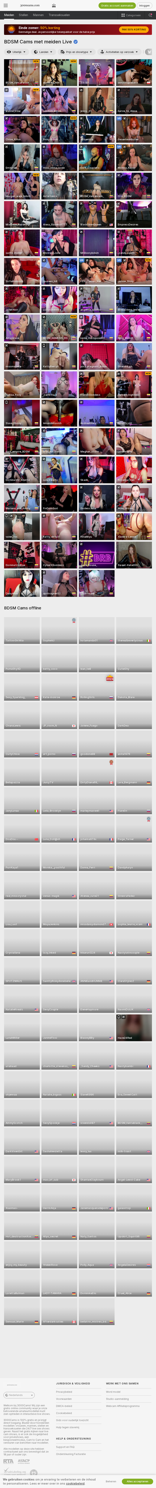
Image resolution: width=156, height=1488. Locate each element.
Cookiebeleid (64, 1413)
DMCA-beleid (64, 1406)
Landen (43, 52)
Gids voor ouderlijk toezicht (72, 1420)
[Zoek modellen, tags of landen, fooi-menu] (150, 15)
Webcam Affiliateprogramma (123, 1406)
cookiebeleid (75, 1483)
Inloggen (144, 5)
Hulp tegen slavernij (67, 1427)
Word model (113, 1391)
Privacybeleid (64, 1391)
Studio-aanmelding (117, 1399)
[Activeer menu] (5, 5)
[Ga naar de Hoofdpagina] (29, 5)
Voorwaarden (64, 1399)
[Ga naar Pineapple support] (34, 1473)
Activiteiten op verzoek (120, 52)
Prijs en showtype (77, 52)
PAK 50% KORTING (134, 29)
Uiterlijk (17, 52)
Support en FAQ (65, 1447)
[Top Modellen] (53, 5)
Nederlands (16, 1395)
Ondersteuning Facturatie (71, 1454)
